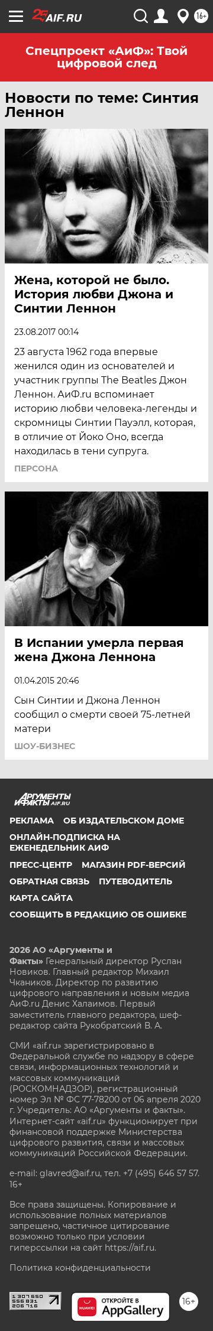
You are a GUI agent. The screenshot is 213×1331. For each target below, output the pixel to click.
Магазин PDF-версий (134, 865)
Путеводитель (135, 881)
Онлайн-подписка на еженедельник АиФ (64, 842)
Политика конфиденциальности (80, 1267)
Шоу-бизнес (44, 746)
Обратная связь (49, 881)
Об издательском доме (123, 820)
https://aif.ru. (130, 1247)
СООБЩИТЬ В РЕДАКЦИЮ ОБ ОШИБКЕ (97, 914)
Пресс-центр (40, 865)
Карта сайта (41, 898)
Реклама (31, 820)
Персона (36, 468)
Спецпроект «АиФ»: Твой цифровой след (106, 57)
